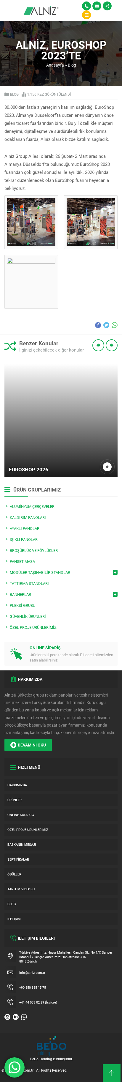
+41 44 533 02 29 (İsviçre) (38, 1002)
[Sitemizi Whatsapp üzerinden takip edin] (24, 1017)
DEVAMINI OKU (32, 745)
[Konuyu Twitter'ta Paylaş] (106, 325)
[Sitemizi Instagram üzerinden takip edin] (7, 1017)
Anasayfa (55, 65)
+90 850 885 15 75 (32, 987)
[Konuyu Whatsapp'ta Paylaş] (115, 325)
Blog (72, 65)
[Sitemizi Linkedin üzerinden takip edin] (16, 1017)
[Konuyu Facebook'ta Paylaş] (98, 325)
